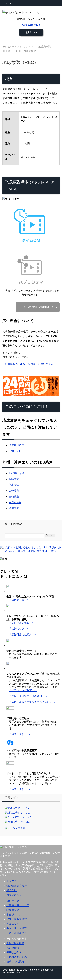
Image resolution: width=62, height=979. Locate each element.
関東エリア (12, 910)
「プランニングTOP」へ (23, 690)
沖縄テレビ (15, 451)
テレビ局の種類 (15, 943)
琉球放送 (14, 508)
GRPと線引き (14, 952)
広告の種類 (12, 948)
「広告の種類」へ (19, 628)
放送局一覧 (12, 900)
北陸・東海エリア (16, 919)
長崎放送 (14, 479)
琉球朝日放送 (16, 445)
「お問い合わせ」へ (20, 734)
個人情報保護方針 (16, 885)
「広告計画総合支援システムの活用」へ (32, 702)
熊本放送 (14, 484)
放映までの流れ (15, 961)
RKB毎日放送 (16, 473)
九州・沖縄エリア (16, 933)
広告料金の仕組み (16, 957)
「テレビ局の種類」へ (21, 622)
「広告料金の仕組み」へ (23, 634)
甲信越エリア (14, 914)
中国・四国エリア (16, 928)
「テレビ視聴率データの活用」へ (28, 696)
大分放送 (14, 490)
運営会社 (11, 890)
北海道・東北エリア (17, 905)
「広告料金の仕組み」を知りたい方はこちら (27, 364)
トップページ (14, 881)
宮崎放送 (14, 496)
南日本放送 (15, 502)
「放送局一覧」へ (19, 600)
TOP (18, 46)
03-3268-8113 (32, 24)
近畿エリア (12, 923)
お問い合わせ (14, 895)
